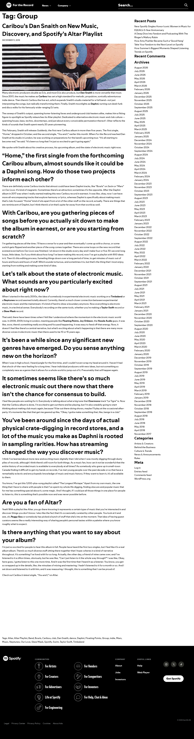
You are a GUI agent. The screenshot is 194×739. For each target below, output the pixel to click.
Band (31, 638)
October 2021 (141, 277)
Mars (119, 638)
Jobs (117, 672)
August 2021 (140, 285)
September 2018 (143, 412)
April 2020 (140, 343)
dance (72, 638)
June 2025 (140, 118)
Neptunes (14, 641)
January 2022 (141, 267)
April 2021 (139, 299)
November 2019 (142, 361)
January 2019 (141, 397)
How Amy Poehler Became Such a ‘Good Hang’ (159, 40)
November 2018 (142, 404)
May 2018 (139, 426)
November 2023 (143, 187)
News (45, 5)
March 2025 (140, 129)
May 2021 (139, 296)
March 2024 (140, 172)
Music (5, 641)
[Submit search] (184, 5)
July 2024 (139, 158)
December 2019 (142, 357)
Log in (137, 467)
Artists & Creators (143, 443)
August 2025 (141, 111)
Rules (137, 458)
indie (112, 638)
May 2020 (139, 339)
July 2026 (139, 71)
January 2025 (141, 136)
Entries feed (140, 471)
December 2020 (143, 314)
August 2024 (141, 154)
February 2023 (142, 219)
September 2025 (143, 107)
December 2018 (142, 401)
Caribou (46, 638)
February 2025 (142, 132)
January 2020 (141, 354)
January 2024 (141, 180)
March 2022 (140, 259)
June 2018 (139, 423)
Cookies (47, 723)
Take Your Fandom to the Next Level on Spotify (158, 44)
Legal (6, 723)
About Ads (58, 723)
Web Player (143, 672)
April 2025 (139, 125)
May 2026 (139, 78)
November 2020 (143, 317)
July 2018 (139, 419)
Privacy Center (18, 723)
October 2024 (141, 147)
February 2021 (141, 306)
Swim (56, 641)
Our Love (26, 641)
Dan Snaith (62, 638)
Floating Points (93, 638)
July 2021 (139, 288)
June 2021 (139, 292)
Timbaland (78, 641)
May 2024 (139, 165)
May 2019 (139, 383)
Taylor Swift (66, 641)
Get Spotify (175, 678)
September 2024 (143, 150)
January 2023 (141, 223)
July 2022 (139, 245)
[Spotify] (20, 5)
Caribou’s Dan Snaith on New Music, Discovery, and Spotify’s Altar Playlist (52, 30)
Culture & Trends (143, 450)
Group (105, 638)
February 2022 (142, 263)
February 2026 (142, 89)
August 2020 (141, 328)
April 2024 (139, 169)
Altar (10, 638)
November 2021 (142, 274)
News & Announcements (147, 454)
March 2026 (140, 85)
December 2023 (143, 183)
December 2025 (143, 96)
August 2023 (141, 198)
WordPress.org (142, 478)
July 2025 (139, 114)
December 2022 (143, 227)
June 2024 (140, 161)
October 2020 (141, 321)
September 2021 (143, 281)
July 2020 (139, 332)
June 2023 (139, 205)
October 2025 (141, 103)
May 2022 (139, 252)
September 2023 (143, 194)
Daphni (81, 638)
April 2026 (139, 82)
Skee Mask (37, 641)
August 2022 (141, 241)
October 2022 (141, 234)
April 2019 (139, 386)
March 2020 (140, 346)
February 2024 (142, 176)
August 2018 (141, 415)
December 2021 (142, 270)
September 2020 (143, 325)
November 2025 (143, 100)
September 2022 (143, 238)
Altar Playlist (20, 638)
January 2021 (141, 310)
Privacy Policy (33, 723)
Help (139, 665)
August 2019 (141, 372)
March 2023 (140, 216)
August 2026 (141, 67)
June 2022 (139, 248)
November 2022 (143, 230)
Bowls (38, 638)
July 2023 (139, 201)
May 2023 (139, 209)
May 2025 (139, 122)
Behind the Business (145, 447)
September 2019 (143, 368)
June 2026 (140, 74)
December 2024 (143, 140)
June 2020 (140, 336)
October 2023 (141, 190)
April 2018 (139, 430)
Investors (120, 679)
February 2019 (142, 394)
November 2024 (143, 143)
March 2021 (140, 303)
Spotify (48, 641)
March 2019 (140, 390)
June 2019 (139, 379)
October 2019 (141, 364)
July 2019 (139, 375)
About (118, 665)
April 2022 (139, 256)
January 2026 (141, 93)
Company (63, 5)
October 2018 (141, 408)
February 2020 (142, 350)
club (54, 638)
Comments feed (143, 475)
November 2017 (142, 433)
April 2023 (139, 212)
